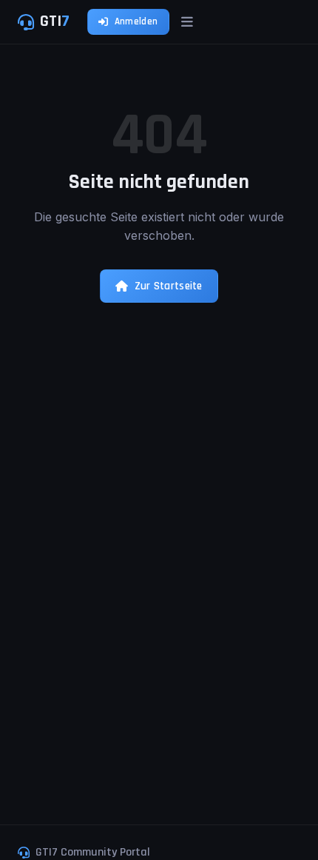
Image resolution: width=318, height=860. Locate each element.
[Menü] (187, 22)
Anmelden (136, 21)
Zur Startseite (169, 286)
